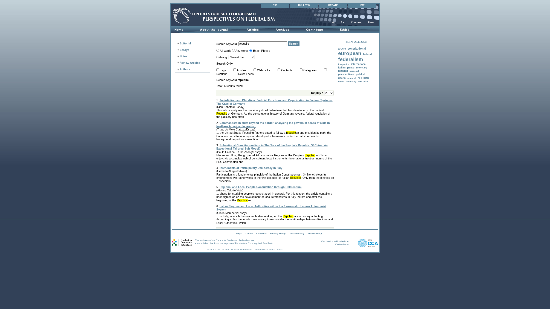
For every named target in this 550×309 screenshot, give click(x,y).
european (349, 53)
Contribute (314, 29)
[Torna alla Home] (194, 22)
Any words (242, 50)
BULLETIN (304, 5)
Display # (317, 93)
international (358, 64)
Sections (222, 74)
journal (350, 68)
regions (363, 77)
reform (342, 78)
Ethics (345, 29)
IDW (362, 5)
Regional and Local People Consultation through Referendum (261, 187)
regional (351, 78)
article (342, 48)
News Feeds (246, 74)
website (363, 81)
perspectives (346, 74)
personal (354, 71)
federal (367, 54)
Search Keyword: (227, 43)
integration (343, 64)
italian (341, 67)
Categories (310, 70)
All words (225, 50)
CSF (275, 5)
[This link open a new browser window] (320, 241)
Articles (253, 29)
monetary (361, 67)
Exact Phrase (261, 50)
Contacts (287, 70)
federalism (350, 59)
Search (293, 43)
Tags (223, 70)
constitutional (357, 48)
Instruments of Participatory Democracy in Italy (251, 168)
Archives (282, 29)
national (343, 70)
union (341, 81)
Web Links (264, 70)
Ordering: (222, 57)
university (351, 81)
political (360, 74)
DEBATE (333, 5)
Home (178, 29)
